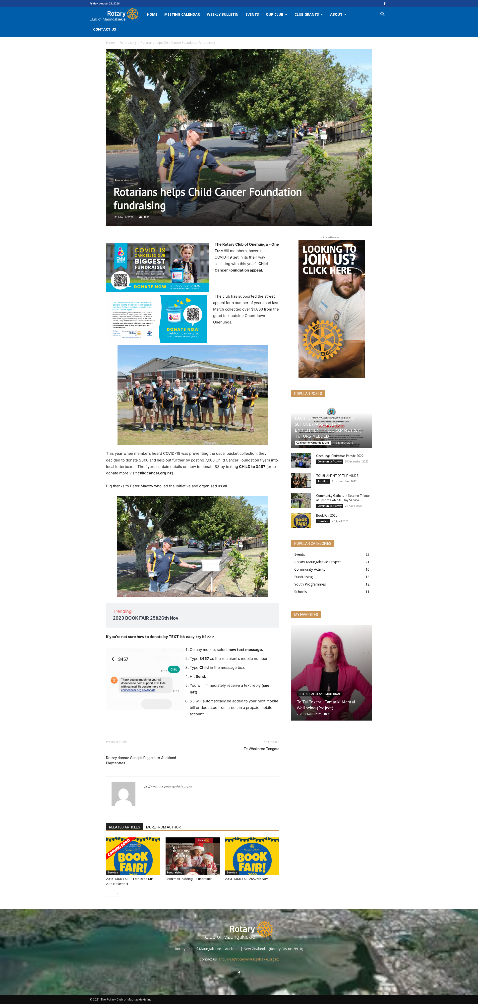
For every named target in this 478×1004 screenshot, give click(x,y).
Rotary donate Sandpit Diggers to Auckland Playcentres (141, 760)
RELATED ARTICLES (124, 827)
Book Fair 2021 (326, 515)
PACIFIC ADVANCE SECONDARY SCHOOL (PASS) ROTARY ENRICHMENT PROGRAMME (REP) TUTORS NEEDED (328, 427)
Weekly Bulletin (223, 14)
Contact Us (104, 29)
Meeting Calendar (182, 14)
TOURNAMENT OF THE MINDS (337, 476)
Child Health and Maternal (320, 694)
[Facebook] (384, 3)
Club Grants (307, 14)
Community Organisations (313, 442)
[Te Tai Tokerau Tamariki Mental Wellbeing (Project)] (331, 673)
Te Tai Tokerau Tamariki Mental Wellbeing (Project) (326, 705)
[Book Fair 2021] (301, 520)
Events (252, 14)
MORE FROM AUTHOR (163, 827)
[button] (382, 14)
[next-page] (117, 894)
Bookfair (113, 872)
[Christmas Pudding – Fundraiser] (193, 856)
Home (152, 14)
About (336, 14)
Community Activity (330, 461)
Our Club (274, 14)
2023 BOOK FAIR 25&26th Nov (146, 618)
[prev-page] (109, 894)
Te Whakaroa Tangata (261, 749)
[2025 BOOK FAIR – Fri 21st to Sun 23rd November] (133, 856)
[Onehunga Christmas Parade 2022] (301, 460)
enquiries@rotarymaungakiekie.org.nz (249, 959)
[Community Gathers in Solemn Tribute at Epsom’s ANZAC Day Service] (301, 500)
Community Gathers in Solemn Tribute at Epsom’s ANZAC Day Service (343, 498)
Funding (323, 481)
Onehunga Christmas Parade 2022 (339, 456)
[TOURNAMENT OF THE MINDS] (301, 480)
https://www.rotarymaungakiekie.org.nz (166, 786)
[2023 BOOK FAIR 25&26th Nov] (252, 856)
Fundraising (128, 43)
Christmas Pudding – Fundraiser (189, 879)
